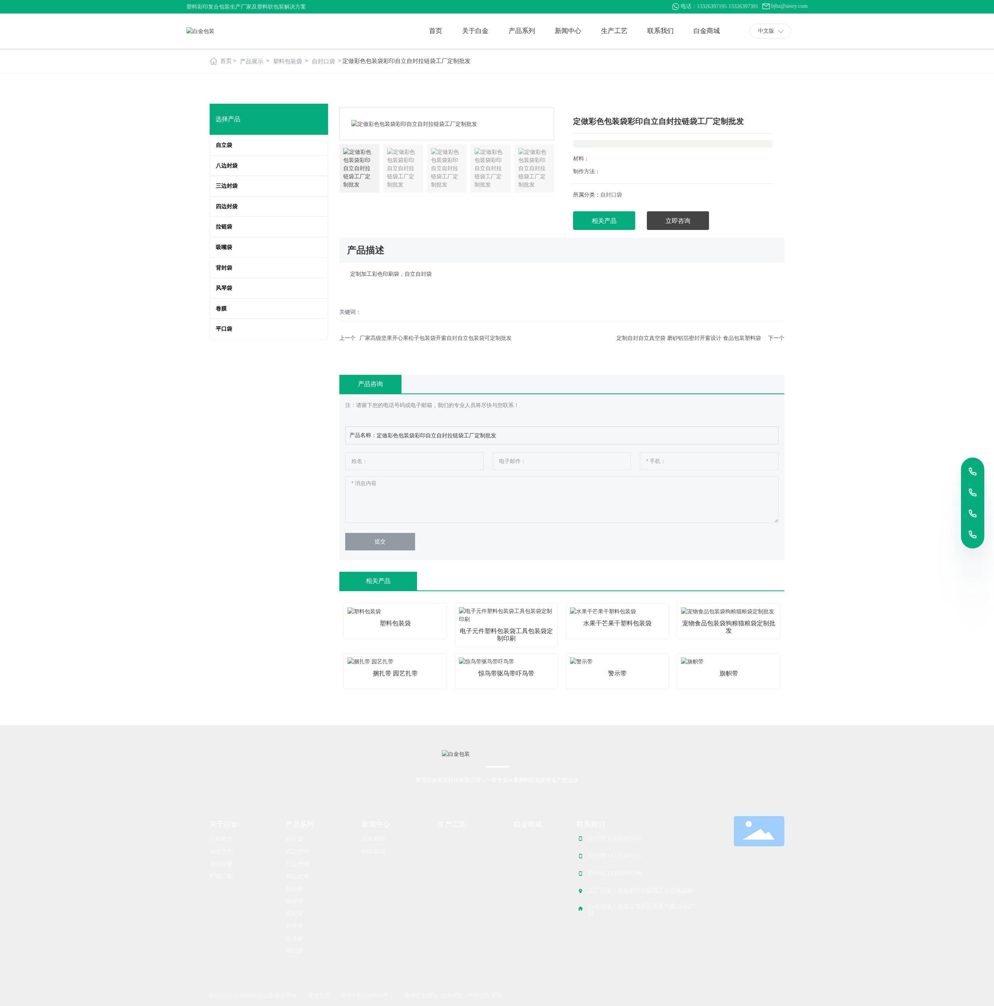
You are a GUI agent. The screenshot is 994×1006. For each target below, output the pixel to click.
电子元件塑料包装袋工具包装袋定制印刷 (506, 634)
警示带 (617, 673)
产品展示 (251, 61)
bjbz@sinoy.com (789, 6)
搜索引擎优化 (421, 996)
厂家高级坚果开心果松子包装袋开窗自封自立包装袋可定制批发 (436, 338)
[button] (544, 123)
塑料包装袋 (287, 61)
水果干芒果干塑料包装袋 (617, 623)
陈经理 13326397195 (614, 838)
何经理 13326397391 (614, 856)
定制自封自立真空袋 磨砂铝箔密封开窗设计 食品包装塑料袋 (689, 338)
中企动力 (479, 996)
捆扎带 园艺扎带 (395, 673)
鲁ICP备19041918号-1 (367, 996)
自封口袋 (323, 61)
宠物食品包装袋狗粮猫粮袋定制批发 (728, 627)
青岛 (496, 996)
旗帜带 (728, 673)
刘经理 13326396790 (614, 873)
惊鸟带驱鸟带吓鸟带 (506, 673)
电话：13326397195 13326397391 (719, 6)
